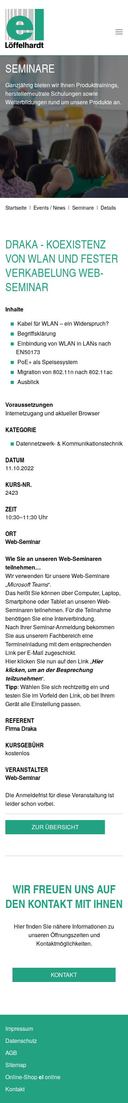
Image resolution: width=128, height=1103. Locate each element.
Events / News (49, 207)
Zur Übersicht (55, 827)
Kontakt (64, 975)
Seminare (83, 207)
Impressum (19, 1028)
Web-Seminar (22, 777)
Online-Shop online (32, 1077)
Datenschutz (21, 1040)
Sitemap (15, 1065)
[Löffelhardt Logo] (24, 28)
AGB (11, 1053)
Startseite (16, 207)
